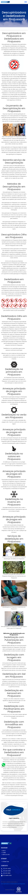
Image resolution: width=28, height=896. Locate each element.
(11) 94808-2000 (7, 875)
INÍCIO (4, 850)
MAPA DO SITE (6, 854)
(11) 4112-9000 (6, 873)
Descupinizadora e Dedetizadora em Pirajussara (13, 883)
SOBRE (4, 852)
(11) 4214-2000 (7, 871)
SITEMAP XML (5, 861)
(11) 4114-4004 (7, 868)
